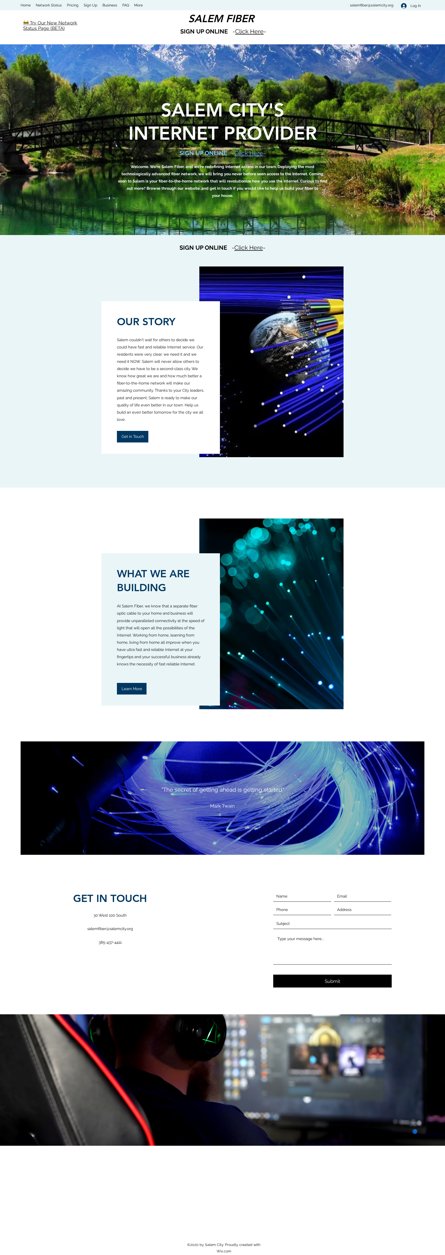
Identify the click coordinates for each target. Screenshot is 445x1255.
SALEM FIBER (221, 18)
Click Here (249, 31)
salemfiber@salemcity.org (371, 5)
